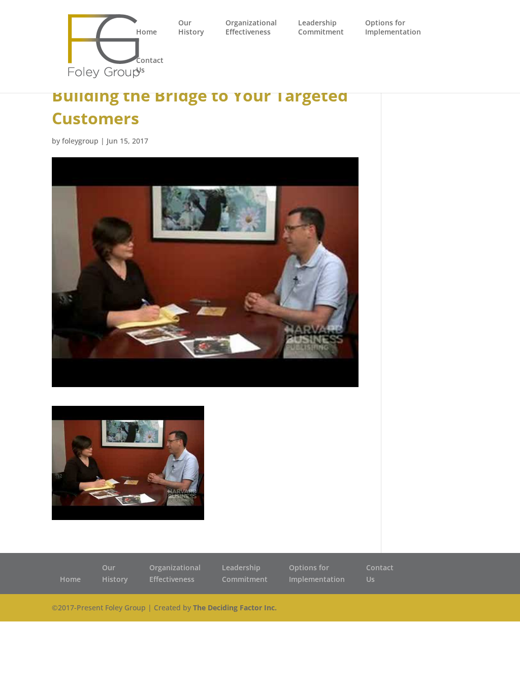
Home (146, 32)
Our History (191, 27)
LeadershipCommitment (321, 27)
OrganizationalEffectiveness (251, 27)
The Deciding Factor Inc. (235, 607)
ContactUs (150, 65)
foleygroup (80, 141)
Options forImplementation (393, 27)
